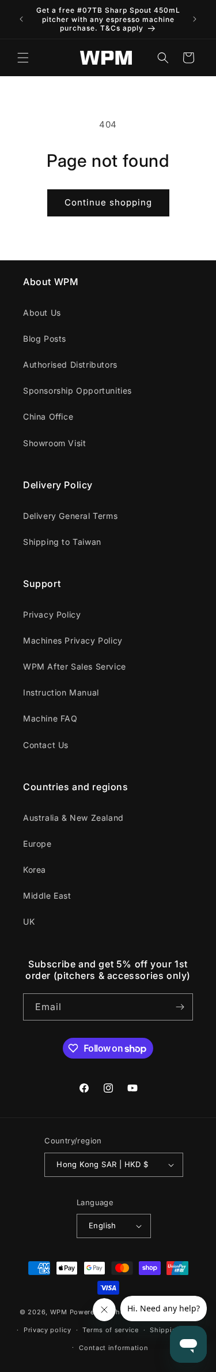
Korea (34, 869)
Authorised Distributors (70, 364)
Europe (37, 843)
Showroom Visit (54, 443)
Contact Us (46, 745)
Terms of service (110, 1330)
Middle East (47, 895)
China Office (48, 416)
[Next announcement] (194, 19)
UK (29, 921)
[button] (23, 57)
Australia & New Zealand (73, 818)
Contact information (113, 1348)
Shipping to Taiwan (62, 542)
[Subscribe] (179, 1006)
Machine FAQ (50, 718)
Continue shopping (108, 202)
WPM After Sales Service (74, 666)
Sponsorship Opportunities (77, 390)
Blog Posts (44, 338)
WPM (60, 1312)
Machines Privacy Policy (73, 640)
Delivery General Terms (70, 516)
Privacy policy (47, 1330)
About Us (42, 312)
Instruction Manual (61, 692)
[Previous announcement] (21, 19)
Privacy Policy (52, 614)
